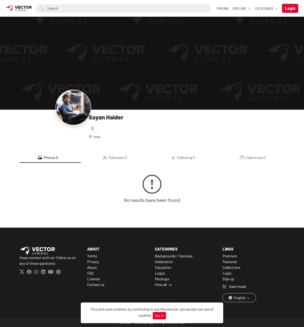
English (239, 297)
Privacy (93, 261)
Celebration (164, 261)
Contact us (95, 284)
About (92, 267)
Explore (240, 8)
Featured (230, 261)
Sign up (228, 278)
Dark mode (237, 286)
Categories (264, 8)
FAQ (90, 273)
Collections (255, 157)
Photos (50, 157)
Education (163, 267)
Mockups (162, 278)
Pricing (223, 8)
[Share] (92, 128)
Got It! (159, 316)
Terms (92, 256)
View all (161, 284)
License (93, 278)
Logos (160, 273)
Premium (230, 256)
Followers (117, 157)
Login (227, 273)
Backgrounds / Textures (174, 256)
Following (185, 157)
